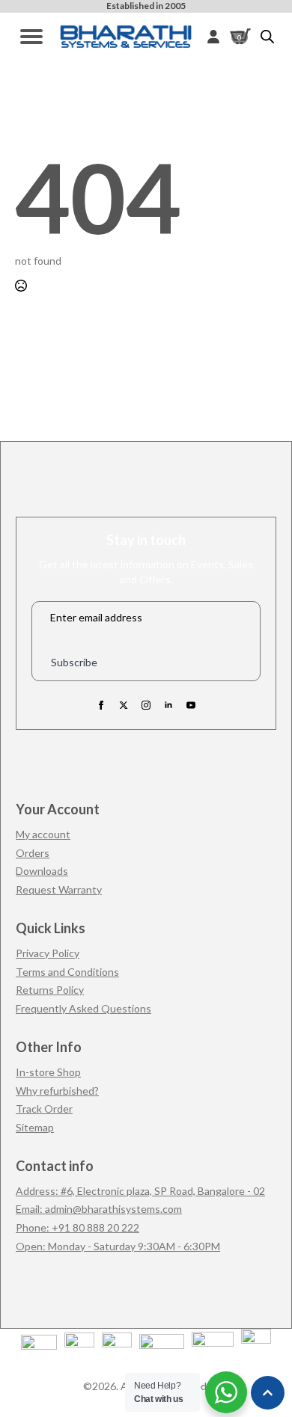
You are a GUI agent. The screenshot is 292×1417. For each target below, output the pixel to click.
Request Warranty (59, 889)
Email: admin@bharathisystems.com (99, 1208)
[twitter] (124, 705)
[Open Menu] (31, 36)
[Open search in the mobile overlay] (267, 36)
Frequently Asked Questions (83, 1008)
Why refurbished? (57, 1090)
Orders (32, 852)
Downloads (42, 870)
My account (43, 834)
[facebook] (101, 705)
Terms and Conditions (67, 971)
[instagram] (146, 705)
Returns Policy (50, 989)
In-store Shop (48, 1072)
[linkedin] (168, 705)
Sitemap (35, 1127)
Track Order (44, 1108)
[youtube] (191, 705)
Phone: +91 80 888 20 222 (77, 1227)
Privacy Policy (47, 953)
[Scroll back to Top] (268, 1393)
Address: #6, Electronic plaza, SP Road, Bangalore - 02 (140, 1190)
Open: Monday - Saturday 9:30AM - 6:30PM (118, 1246)
